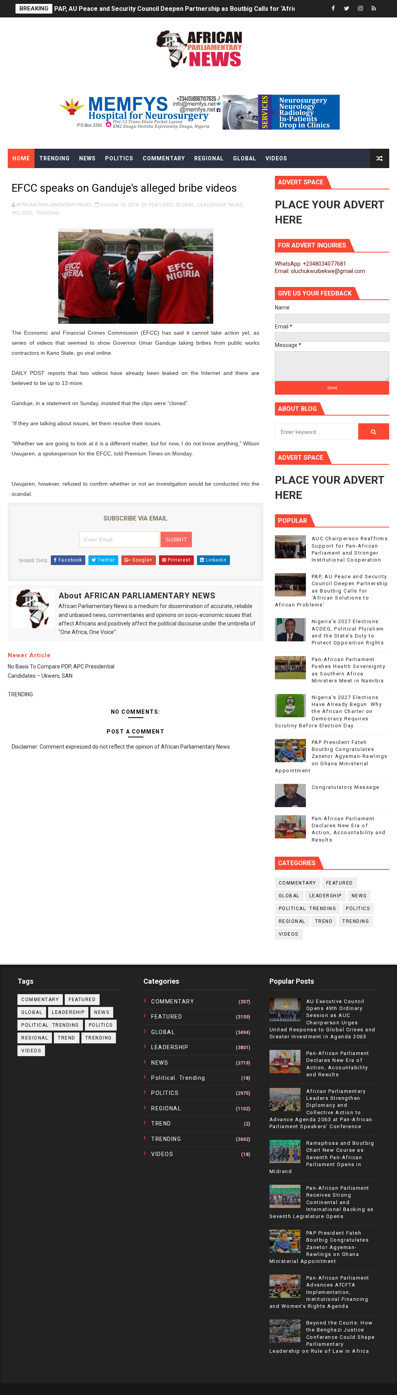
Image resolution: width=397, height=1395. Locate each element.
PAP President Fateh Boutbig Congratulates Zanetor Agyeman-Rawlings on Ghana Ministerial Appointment (331, 756)
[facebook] (333, 8)
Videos (276, 158)
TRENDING (47, 213)
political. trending (308, 908)
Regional (209, 158)
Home (21, 158)
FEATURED (161, 205)
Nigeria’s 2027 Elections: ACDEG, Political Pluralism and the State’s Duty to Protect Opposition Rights (201, 8)
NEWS (236, 205)
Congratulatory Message (346, 787)
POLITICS (22, 213)
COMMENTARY (297, 883)
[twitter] (346, 8)
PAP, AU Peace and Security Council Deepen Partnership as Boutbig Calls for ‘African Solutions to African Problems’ (331, 591)
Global (244, 158)
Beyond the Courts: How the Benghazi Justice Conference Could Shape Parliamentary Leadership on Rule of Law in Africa (322, 1337)
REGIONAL (292, 921)
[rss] (374, 8)
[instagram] (360, 8)
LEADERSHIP (212, 205)
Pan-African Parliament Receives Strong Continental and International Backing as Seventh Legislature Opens (321, 1202)
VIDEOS (289, 934)
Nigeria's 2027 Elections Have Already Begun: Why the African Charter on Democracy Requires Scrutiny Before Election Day (328, 711)
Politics (119, 158)
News (87, 158)
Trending (54, 158)
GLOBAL (185, 205)
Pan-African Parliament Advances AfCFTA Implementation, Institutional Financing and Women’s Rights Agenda (319, 1292)
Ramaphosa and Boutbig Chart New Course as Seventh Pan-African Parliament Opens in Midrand (322, 1157)
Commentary (164, 158)
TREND (324, 921)
